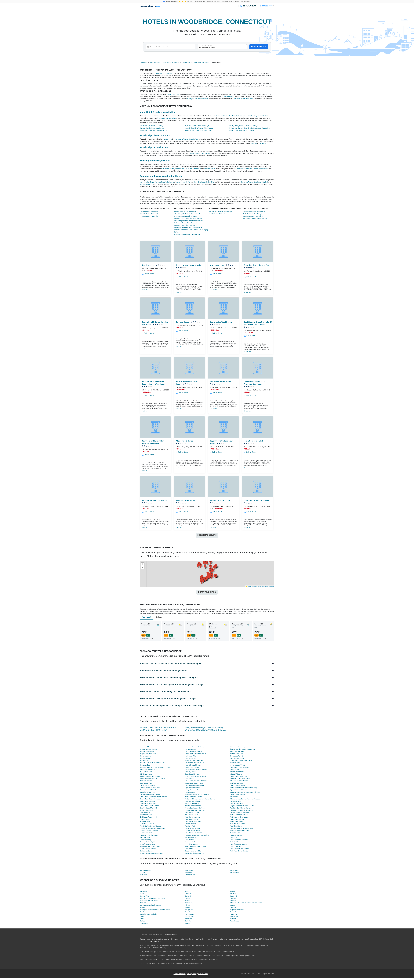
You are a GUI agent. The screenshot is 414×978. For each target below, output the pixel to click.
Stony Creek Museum (237, 794)
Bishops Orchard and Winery (150, 776)
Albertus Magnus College (148, 749)
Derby (142, 916)
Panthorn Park (190, 826)
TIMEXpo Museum (236, 803)
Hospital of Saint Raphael (194, 760)
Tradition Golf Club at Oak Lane (241, 808)
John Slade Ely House (193, 774)
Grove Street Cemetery (148, 849)
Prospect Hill (241, 169)
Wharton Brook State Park (239, 830)
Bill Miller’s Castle (146, 774)
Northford (188, 919)
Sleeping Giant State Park (239, 781)
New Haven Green (191, 815)
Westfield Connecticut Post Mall (241, 828)
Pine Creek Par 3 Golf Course (195, 846)
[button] (207, 574)
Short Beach (234, 769)
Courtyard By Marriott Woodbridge (152, 126)
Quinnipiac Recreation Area (194, 853)
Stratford (233, 905)
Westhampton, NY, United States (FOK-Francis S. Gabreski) (205, 730)
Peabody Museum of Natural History (197, 835)
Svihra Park (234, 797)
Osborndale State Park (193, 821)
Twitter (169, 963)
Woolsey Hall (235, 833)
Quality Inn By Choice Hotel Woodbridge (243, 126)
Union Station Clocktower (239, 815)
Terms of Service (180, 974)
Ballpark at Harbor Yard (148, 754)
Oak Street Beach (191, 819)
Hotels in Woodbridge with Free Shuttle (188, 218)
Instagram (184, 963)
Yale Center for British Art (239, 839)
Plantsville (233, 894)
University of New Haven (239, 817)
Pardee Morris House (192, 830)
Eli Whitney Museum (147, 824)
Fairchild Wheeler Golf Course (150, 826)
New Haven (189, 912)
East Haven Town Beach (148, 817)
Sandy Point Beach (237, 758)
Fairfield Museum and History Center (152, 828)
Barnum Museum (145, 184)
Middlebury (189, 903)
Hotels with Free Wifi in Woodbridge (186, 223)
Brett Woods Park (146, 783)
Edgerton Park (145, 821)
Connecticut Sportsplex (148, 803)
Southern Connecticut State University (243, 787)
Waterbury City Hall (237, 819)
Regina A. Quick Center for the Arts (242, 749)
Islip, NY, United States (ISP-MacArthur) (153, 730)
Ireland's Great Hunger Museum (196, 769)
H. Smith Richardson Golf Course (151, 853)
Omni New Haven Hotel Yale (243, 99)
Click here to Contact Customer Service (220, 952)
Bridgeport (143, 907)
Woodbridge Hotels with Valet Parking (187, 234)
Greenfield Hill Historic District (150, 846)
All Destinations (164, 960)
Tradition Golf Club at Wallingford (241, 810)
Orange (187, 923)
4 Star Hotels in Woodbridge (149, 211)
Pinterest (198, 963)
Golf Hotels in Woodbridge (252, 214)
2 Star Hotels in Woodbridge (149, 216)
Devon (142, 919)
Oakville (188, 921)
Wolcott (233, 919)
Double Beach (145, 812)
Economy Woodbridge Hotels (155, 160)
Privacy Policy (192, 974)
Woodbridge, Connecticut (164, 73)
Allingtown (143, 891)
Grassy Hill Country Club (148, 842)
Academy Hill (144, 747)
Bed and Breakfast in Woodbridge (220, 211)
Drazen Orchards (146, 815)
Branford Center (252, 169)
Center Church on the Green (150, 787)
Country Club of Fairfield (148, 808)
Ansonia (142, 894)
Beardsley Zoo (145, 765)
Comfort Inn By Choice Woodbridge (241, 130)
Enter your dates (207, 592)
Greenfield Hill (263, 169)
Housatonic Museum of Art (194, 763)
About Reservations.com (148, 960)
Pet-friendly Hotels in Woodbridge (255, 218)
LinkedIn (191, 963)
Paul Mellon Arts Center (193, 833)
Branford (143, 903)
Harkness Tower (247, 182)
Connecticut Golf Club (147, 801)
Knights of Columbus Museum (195, 776)
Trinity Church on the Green (240, 812)
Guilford (188, 896)
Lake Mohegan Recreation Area (196, 781)
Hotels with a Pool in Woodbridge (186, 211)
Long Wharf (234, 870)
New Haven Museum (192, 817)
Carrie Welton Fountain (148, 785)
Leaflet (249, 586)
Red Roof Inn (240, 116)
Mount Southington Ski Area (195, 808)
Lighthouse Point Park (192, 787)
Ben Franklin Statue (146, 772)
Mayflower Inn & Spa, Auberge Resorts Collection (157, 182)
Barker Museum (209, 169)
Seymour (233, 898)
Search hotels (258, 47)
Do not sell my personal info (208, 960)
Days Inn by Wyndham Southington (186, 139)
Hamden (188, 898)
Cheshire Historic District (148, 914)
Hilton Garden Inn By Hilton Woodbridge (198, 130)
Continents (143, 62)
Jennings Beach (190, 772)
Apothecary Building (147, 751)
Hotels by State (176, 960)
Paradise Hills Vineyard (193, 828)
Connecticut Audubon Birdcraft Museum (153, 797)
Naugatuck (189, 909)
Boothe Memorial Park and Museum (152, 778)
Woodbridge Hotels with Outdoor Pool (187, 216)
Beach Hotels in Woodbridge (253, 216)
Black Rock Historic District (149, 900)
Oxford (232, 891)
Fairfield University (146, 833)
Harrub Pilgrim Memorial (193, 751)
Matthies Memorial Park (193, 801)
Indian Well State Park (192, 767)
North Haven (189, 916)
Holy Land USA (190, 756)
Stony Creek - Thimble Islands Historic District (246, 903)
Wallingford (234, 912)
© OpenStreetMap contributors (266, 586)
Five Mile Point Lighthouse (149, 835)
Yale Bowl (233, 837)
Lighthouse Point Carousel (194, 785)
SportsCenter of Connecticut (240, 790)
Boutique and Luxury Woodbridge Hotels (161, 176)
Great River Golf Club (147, 844)
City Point (253, 143)
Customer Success (190, 960)
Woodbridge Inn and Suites (154, 147)
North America (155, 62)
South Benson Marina (237, 785)
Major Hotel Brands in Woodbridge (158, 112)
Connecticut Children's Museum (151, 799)
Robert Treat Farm (236, 754)
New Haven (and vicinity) (201, 62)
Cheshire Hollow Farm (147, 792)
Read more (145, 289)
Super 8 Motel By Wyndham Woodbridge (199, 128)
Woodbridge (234, 921)
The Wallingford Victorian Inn (200, 153)
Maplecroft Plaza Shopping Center (197, 794)
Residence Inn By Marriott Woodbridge (153, 130)
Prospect (233, 896)
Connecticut (186, 62)
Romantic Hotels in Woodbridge (254, 211)
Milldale (187, 907)
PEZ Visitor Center (191, 844)
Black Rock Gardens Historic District (152, 898)
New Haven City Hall (261, 182)
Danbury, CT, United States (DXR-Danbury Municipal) (158, 728)
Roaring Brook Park (237, 751)
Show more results (207, 535)
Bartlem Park (144, 760)
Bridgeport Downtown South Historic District (155, 909)
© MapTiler (254, 586)
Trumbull (233, 907)
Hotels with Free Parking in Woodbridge (188, 227)
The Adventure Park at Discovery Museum (245, 799)
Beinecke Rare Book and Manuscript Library (155, 767)
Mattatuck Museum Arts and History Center (200, 799)
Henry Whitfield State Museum (195, 754)
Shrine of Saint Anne (237, 772)
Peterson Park (190, 842)
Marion (187, 900)
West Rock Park (173, 94)
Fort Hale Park (145, 837)
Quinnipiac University (237, 747)
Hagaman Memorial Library (194, 747)
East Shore (189, 870)
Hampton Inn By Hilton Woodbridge (152, 128)
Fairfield (188, 894)
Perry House (189, 839)
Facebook (163, 963)
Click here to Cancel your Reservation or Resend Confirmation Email (164, 952)
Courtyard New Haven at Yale (197, 99)
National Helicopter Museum (195, 810)
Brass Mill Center (146, 781)
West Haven (234, 916)
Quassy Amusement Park (193, 851)
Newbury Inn (167, 139)
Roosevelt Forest (236, 756)
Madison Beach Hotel (182, 182)
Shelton (233, 900)
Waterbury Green (236, 821)
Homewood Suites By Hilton (225, 116)
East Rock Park (229, 96)
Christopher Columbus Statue (150, 794)
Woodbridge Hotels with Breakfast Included (189, 221)
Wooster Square (236, 835)
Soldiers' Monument (237, 783)
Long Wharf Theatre (192, 790)
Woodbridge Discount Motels (155, 135)
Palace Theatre (190, 824)
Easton (187, 891)
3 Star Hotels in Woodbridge (149, 214)
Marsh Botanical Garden (193, 797)
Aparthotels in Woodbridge (218, 214)
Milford (187, 905)
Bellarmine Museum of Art (149, 769)
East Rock (143, 874)
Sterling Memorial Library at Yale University (245, 792)
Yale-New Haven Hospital (239, 851)
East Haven (144, 923)
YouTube (176, 963)
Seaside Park (235, 763)
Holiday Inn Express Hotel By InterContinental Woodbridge (249, 128)
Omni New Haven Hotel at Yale (204, 182)
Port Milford (189, 849)
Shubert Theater (236, 774)
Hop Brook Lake (191, 758)
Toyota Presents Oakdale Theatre (242, 806)
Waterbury (234, 914)
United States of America (170, 62)
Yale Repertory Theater (238, 844)
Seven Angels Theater (238, 765)
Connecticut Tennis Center (149, 806)
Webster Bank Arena (237, 824)
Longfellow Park (190, 792)
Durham (142, 921)
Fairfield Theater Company (149, 830)
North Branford (190, 914)
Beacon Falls (144, 896)
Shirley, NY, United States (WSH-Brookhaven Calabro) (204, 728)
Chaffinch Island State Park (149, 790)
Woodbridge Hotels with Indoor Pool (187, 214)
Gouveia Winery (145, 839)
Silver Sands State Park (238, 776)
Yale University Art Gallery (239, 849)
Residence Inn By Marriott (167, 118)
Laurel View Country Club (194, 783)
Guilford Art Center (167, 169)
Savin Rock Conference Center (241, 760)
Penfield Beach (190, 837)
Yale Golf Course (236, 842)
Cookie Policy (203, 974)
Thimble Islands (235, 801)
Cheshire (143, 912)
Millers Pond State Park (193, 806)
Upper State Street (237, 909)
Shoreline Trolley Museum (239, 767)
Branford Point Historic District (150, 905)
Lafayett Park (189, 778)
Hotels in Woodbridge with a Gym (185, 225)
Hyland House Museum (193, 765)
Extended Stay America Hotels (257, 116)
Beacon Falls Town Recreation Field (188, 169)
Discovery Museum (146, 810)
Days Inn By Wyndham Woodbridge (197, 126)
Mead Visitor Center (192, 803)
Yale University (235, 846)
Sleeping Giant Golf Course (240, 778)
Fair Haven (262, 143)
